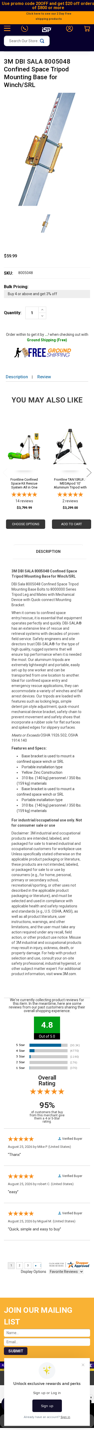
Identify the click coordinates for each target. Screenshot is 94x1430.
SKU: (8, 273)
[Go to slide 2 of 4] (89, 472)
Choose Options (25, 524)
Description (17, 376)
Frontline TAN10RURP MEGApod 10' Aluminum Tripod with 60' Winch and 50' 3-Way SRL (70, 483)
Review (44, 376)
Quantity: (12, 312)
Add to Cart (71, 524)
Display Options (33, 1272)
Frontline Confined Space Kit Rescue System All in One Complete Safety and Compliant (24, 483)
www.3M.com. (65, 974)
